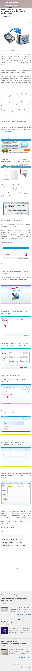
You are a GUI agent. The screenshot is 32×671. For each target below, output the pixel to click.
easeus (12, 539)
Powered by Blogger (17, 664)
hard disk (4, 542)
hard (21, 539)
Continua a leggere (24, 615)
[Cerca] (30, 3)
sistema (23, 545)
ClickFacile (11, 527)
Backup (10, 536)
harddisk (11, 542)
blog (16, 536)
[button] (30, 10)
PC (12, 545)
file (17, 539)
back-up (4, 536)
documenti (5, 539)
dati (27, 536)
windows (17, 549)
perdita (16, 545)
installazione (19, 542)
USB (12, 549)
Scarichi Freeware (6, 131)
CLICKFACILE (12, 3)
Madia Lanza (5, 545)
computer (21, 536)
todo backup (5, 549)
